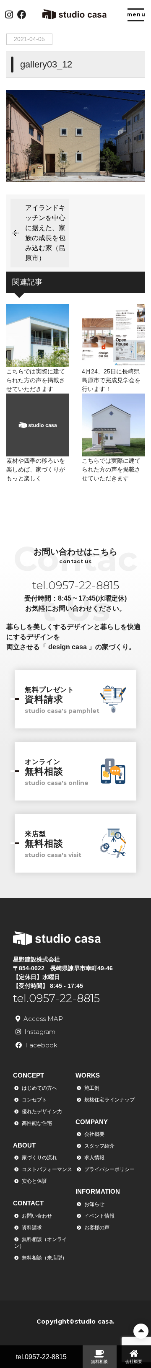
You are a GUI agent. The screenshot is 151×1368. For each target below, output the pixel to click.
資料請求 (32, 1228)
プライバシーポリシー (109, 1169)
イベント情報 (99, 1216)
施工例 (91, 1088)
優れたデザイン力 (42, 1111)
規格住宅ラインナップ (109, 1100)
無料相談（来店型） (44, 1258)
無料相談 (99, 1361)
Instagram (39, 1032)
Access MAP (43, 1019)
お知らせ (94, 1204)
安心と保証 (34, 1181)
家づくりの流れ (39, 1158)
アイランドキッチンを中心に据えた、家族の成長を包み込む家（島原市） (45, 233)
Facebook (41, 1045)
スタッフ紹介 (99, 1146)
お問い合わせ (37, 1216)
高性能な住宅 (37, 1123)
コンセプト (34, 1100)
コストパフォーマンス (47, 1169)
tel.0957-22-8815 (41, 1356)
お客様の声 (96, 1228)
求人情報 (94, 1158)
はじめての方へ (39, 1088)
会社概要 (94, 1134)
